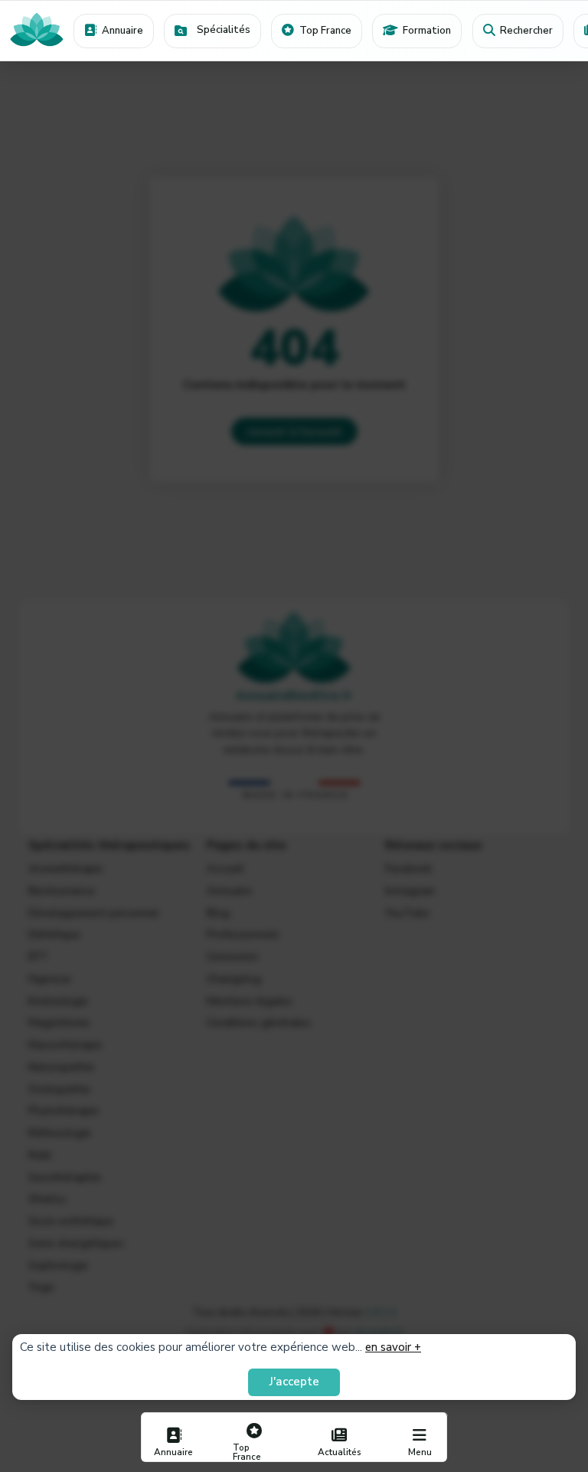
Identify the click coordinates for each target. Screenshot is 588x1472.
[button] (212, 31)
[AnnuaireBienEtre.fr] (37, 31)
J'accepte (294, 1381)
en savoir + (393, 1347)
